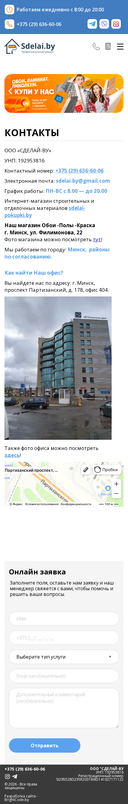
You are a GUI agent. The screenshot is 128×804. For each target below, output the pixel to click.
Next (118, 92)
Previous (10, 92)
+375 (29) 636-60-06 (79, 170)
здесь (12, 455)
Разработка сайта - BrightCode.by (21, 798)
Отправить (45, 745)
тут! (97, 239)
